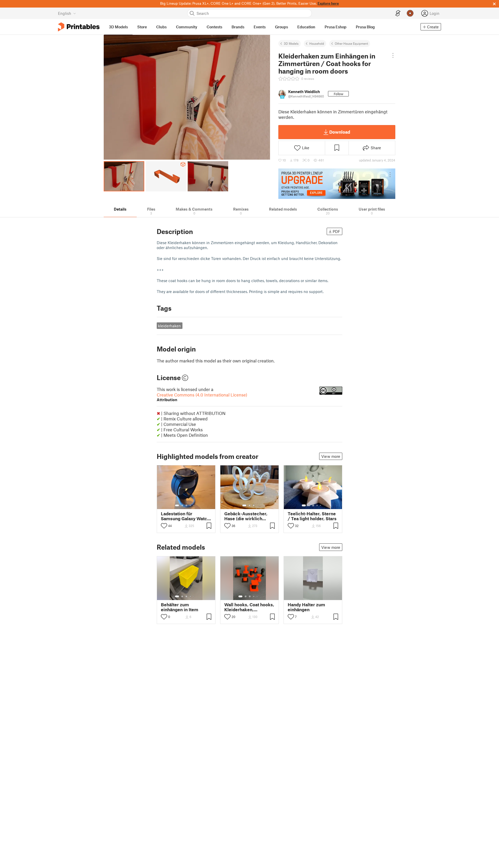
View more (330, 456)
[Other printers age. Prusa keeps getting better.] (336, 183)
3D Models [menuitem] (118, 26)
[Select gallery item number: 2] (182, 505)
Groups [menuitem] (281, 26)
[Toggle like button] (164, 526)
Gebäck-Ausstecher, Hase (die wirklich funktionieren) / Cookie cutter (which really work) (248, 516)
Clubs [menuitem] (161, 26)
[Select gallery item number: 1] (177, 505)
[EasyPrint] (398, 13)
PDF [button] (336, 231)
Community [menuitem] (186, 26)
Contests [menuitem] (214, 26)
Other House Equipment (351, 43)
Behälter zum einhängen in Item (179, 607)
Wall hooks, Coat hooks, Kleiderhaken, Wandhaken (249, 607)
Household (316, 43)
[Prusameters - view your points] (410, 13)
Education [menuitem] (306, 26)
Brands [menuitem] (238, 26)
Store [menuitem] (142, 26)
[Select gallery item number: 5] (194, 505)
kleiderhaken (169, 325)
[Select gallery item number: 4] (190, 505)
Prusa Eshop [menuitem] (335, 26)
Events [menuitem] (260, 26)
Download (339, 131)
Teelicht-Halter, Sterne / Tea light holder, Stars (312, 516)
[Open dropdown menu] (393, 55)
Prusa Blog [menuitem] (365, 26)
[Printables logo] (79, 26)
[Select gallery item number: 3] (186, 505)
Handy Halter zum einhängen (306, 607)
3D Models (291, 43)
